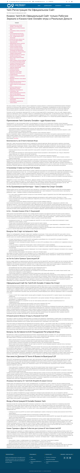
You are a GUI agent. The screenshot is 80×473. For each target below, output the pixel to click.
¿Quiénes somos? (48, 5)
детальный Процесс (14, 70)
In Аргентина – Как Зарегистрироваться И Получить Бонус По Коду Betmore (17, 93)
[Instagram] (69, 2)
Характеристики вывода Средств (18, 81)
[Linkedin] (72, 2)
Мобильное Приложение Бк (16, 89)
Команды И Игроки (14, 68)
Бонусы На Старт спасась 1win (17, 39)
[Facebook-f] (67, 2)
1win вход (16, 138)
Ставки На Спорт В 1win (15, 82)
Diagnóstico (58, 5)
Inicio (39, 5)
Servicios (68, 5)
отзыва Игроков (13, 74)
